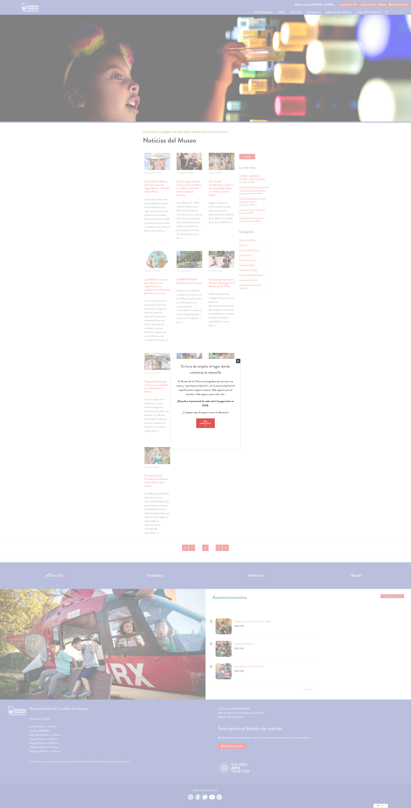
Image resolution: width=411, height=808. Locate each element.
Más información (205, 423)
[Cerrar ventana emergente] (238, 361)
